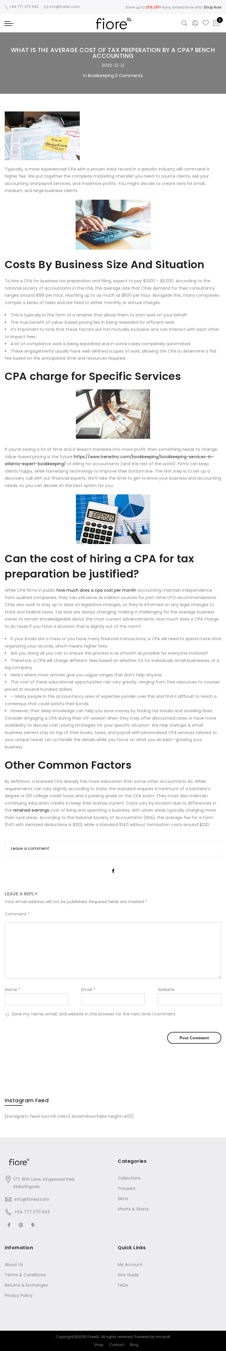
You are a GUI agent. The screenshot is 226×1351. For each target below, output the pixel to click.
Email (88, 990)
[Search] (184, 23)
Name (12, 990)
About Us (14, 1264)
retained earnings (31, 810)
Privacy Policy (18, 1295)
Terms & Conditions (25, 1275)
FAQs (123, 1285)
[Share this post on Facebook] (113, 866)
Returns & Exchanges (26, 1285)
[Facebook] (10, 1224)
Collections (129, 1178)
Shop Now (213, 7)
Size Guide (128, 1275)
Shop (98, 1344)
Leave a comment (30, 848)
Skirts (123, 1199)
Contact (116, 1344)
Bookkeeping (101, 76)
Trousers (126, 1188)
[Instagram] (21, 1224)
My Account (130, 1264)
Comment (17, 914)
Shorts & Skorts (133, 1209)
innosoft (163, 1336)
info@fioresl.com (31, 1199)
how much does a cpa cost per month (96, 590)
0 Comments (129, 76)
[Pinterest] (33, 1224)
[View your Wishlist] (205, 23)
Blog (134, 1344)
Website (166, 990)
